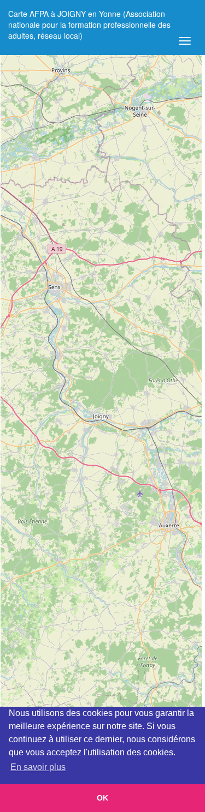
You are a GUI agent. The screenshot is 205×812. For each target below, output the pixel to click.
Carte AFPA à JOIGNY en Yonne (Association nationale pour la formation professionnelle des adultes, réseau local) (89, 17)
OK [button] (102, 797)
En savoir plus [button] (38, 767)
